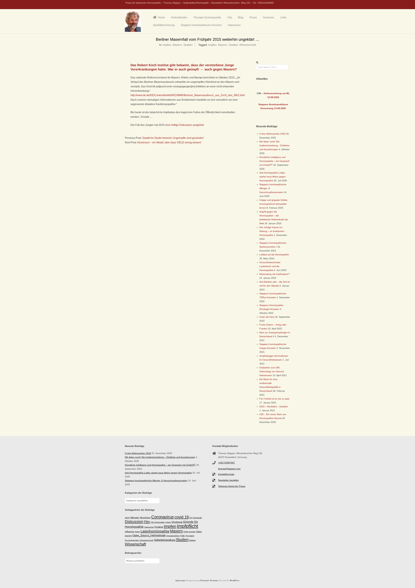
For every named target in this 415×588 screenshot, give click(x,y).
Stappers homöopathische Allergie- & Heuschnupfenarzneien (156, 480)
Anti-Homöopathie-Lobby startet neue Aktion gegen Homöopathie (272, 176)
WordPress (234, 580)
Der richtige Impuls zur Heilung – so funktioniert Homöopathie (271, 231)
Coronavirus (162, 516)
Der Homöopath (195, 518)
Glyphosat (177, 522)
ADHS (127, 518)
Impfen (167, 44)
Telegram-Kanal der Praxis (231, 486)
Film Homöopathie (158, 522)
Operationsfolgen (173, 536)
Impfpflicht (187, 526)
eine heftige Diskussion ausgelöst (184, 125)
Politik (182, 536)
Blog (240, 17)
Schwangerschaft (146, 540)
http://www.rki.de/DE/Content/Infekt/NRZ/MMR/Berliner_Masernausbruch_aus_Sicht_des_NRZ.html (187, 95)
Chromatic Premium (209, 580)
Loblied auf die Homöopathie (274, 254)
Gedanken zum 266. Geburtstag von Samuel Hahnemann (271, 371)
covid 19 (181, 517)
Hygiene (158, 526)
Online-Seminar (189, 532)
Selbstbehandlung (164, 540)
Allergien (134, 517)
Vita (229, 17)
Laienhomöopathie (155, 531)
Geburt (168, 522)
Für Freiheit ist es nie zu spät (274, 398)
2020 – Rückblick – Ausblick (273, 406)
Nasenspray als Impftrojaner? (274, 274)
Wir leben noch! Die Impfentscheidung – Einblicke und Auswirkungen (274, 145)
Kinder (137, 532)
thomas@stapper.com (229, 468)
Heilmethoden (179, 17)
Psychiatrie (189, 536)
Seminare (268, 17)
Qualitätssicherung (164, 25)
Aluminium (145, 517)
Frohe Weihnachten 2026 (272, 133)
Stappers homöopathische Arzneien (201, 25)
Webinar (192, 540)
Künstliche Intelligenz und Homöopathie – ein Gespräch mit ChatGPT (274, 161)
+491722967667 (226, 462)
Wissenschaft (247, 44)
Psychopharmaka (132, 540)
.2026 (276, 97)
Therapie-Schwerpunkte (207, 17)
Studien (187, 44)
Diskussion (134, 521)
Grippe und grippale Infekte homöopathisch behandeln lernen (273, 204)
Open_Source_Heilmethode (149, 535)
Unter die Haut (266, 317)
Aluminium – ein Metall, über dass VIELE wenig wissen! (169, 142)
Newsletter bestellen (228, 480)
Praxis (253, 17)
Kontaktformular (226, 474)
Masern (177, 44)
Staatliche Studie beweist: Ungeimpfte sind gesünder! (173, 138)
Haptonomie (149, 527)
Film (147, 522)
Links (283, 17)
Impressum (234, 25)
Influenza (129, 531)
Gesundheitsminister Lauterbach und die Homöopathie (269, 266)
